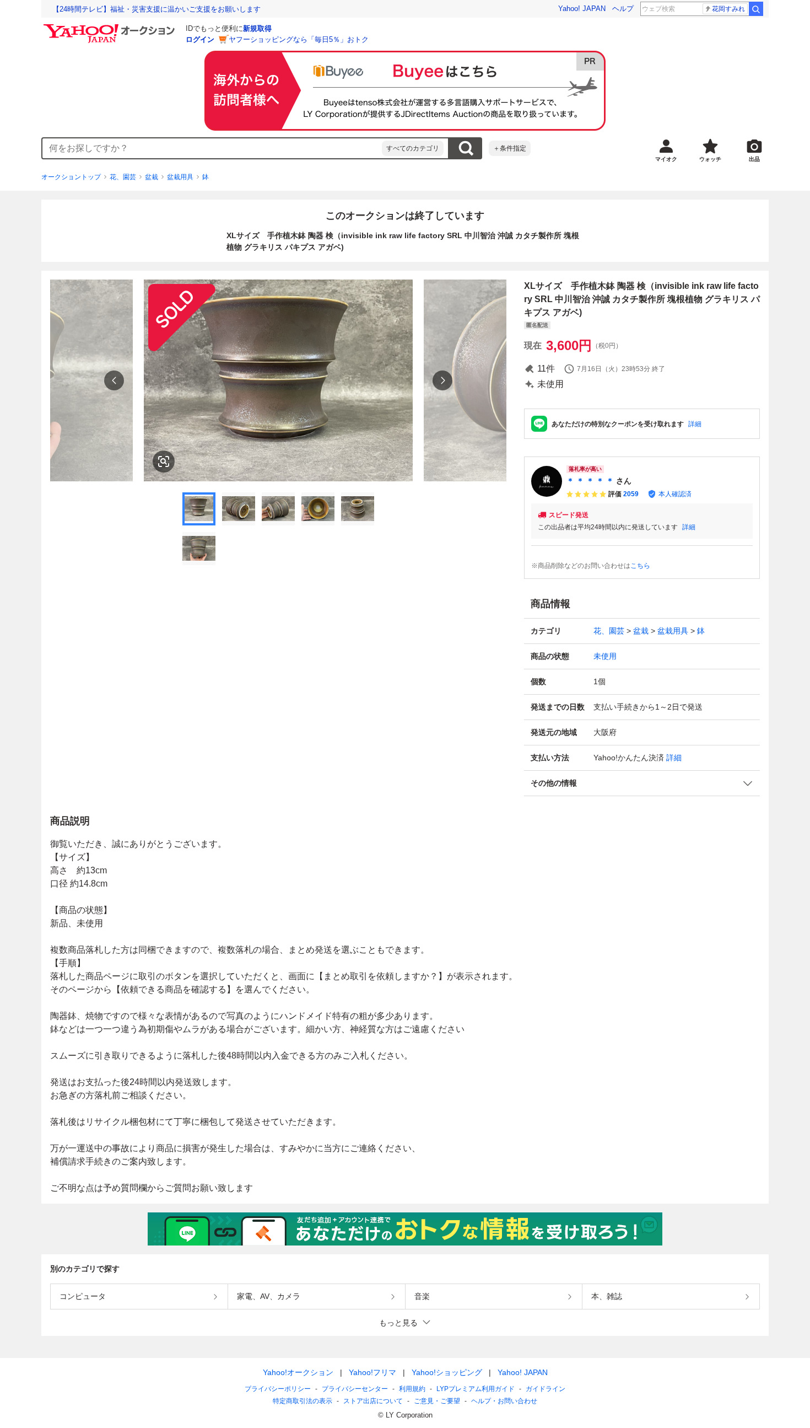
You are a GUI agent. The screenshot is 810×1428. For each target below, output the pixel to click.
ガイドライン (545, 1389)
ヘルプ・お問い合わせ (504, 1401)
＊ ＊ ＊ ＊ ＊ (590, 480)
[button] (642, 783)
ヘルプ (623, 8)
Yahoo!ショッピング (447, 1372)
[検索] (756, 9)
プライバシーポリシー (278, 1389)
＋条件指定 (509, 148)
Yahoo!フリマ (372, 1372)
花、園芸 (123, 177)
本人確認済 (675, 494)
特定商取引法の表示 (302, 1401)
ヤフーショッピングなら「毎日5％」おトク (299, 39)
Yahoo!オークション (298, 1372)
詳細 (694, 424)
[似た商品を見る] (164, 461)
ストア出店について (373, 1401)
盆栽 (151, 177)
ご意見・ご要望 (437, 1401)
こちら (640, 566)
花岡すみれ (728, 9)
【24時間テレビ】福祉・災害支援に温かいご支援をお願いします (156, 9)
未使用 (605, 656)
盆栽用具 (180, 177)
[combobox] (212, 148)
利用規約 (412, 1389)
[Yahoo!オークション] (110, 27)
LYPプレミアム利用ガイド (475, 1389)
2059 (631, 494)
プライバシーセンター (355, 1389)
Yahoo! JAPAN (582, 8)
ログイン (200, 39)
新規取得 (257, 28)
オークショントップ (71, 177)
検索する (465, 148)
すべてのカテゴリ (412, 148)
